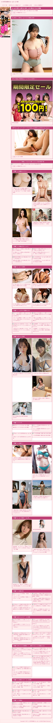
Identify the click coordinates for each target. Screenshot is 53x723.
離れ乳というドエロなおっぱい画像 (21, 427)
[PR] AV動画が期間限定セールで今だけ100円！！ (24, 79)
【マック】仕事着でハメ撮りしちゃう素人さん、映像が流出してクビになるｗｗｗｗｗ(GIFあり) (22, 319)
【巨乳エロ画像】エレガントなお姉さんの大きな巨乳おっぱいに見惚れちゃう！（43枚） (41, 204)
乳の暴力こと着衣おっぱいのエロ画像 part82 (23, 17)
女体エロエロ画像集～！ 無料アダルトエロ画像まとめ (31, 645)
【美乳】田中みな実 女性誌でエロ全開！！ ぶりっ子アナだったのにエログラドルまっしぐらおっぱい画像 (41, 551)
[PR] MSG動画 (15, 122)
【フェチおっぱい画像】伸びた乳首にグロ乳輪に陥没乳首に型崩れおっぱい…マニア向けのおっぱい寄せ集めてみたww (41, 662)
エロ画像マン (20, 443)
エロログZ (19, 422)
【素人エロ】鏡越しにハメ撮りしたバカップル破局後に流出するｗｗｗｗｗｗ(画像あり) (42, 319)
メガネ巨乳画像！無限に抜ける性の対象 (41, 435)
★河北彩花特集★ (37, 529)
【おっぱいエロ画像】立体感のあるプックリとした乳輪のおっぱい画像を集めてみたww (22, 673)
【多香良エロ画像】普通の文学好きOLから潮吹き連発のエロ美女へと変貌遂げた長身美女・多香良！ (42, 600)
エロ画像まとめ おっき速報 (24, 679)
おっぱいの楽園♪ (19, 156)
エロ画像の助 (20, 591)
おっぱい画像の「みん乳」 (23, 517)
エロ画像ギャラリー (22, 171)
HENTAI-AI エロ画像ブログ (15, 5)
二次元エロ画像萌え (38, 5)
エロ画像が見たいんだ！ (21, 12)
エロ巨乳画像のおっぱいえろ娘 (9, 1)
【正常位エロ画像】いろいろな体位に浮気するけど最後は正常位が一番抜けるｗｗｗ (22, 459)
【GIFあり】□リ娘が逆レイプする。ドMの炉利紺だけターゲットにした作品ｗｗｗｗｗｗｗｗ (22, 330)
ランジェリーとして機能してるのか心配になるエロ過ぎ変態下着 (28, 161)
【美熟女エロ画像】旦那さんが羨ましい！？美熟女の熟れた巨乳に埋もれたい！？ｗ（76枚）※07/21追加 (21, 240)
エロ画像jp (19, 700)
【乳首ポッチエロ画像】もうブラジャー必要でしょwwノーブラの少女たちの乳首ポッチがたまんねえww (22, 654)
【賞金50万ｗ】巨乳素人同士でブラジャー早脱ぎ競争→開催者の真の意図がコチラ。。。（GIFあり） (22, 639)
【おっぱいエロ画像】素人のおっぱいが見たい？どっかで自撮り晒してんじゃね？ (41, 476)
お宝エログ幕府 (19, 73)
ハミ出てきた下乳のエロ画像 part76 (41, 373)
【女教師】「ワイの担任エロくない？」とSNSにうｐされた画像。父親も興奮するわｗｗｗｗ (41, 330)
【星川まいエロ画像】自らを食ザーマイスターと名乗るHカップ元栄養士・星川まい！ (41, 610)
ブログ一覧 (4, 5)
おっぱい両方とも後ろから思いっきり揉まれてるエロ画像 (26, 8)
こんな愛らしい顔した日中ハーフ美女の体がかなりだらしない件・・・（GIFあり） (41, 638)
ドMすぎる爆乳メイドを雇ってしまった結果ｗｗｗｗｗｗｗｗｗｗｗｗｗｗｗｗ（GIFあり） (22, 626)
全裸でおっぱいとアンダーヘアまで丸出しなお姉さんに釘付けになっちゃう (31, 127)
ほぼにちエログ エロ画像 (23, 617)
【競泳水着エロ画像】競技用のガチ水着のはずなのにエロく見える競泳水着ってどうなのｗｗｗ (22, 511)
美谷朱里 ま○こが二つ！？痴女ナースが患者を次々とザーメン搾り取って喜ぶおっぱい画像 (22, 548)
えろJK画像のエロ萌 (27, 5)
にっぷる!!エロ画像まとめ (23, 310)
